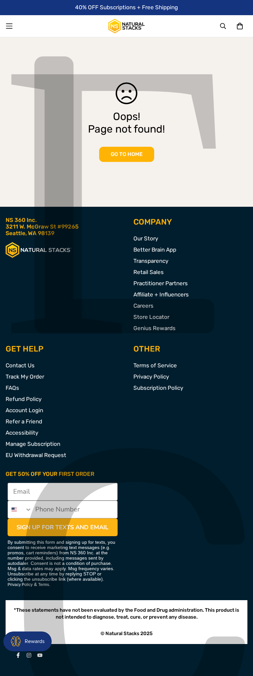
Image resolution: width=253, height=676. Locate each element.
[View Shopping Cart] (239, 26)
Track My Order (25, 376)
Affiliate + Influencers (161, 294)
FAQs (12, 387)
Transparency (150, 261)
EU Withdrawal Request (36, 455)
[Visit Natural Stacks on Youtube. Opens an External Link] (39, 655)
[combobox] (20, 509)
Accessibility (22, 432)
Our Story (145, 238)
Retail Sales (148, 272)
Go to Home (127, 154)
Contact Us (20, 365)
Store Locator (151, 317)
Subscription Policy (158, 387)
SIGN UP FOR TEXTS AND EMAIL (62, 527)
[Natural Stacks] (126, 26)
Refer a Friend (24, 421)
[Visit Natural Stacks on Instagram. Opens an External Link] (28, 655)
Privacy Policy (151, 376)
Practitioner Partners (160, 283)
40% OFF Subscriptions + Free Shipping (126, 7)
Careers (143, 305)
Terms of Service (155, 365)
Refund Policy (24, 399)
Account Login (24, 410)
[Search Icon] (223, 25)
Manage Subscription (33, 444)
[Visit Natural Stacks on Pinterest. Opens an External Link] (18, 655)
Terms (43, 584)
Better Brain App (154, 249)
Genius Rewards (154, 328)
